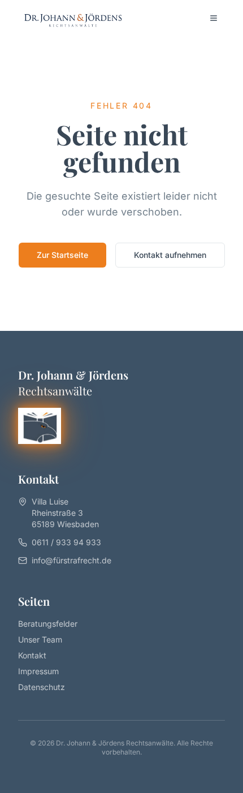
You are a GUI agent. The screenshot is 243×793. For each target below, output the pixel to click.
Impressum (38, 671)
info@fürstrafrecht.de (71, 560)
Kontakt (32, 655)
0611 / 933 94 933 (66, 542)
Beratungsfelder (47, 623)
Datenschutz (41, 687)
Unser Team (40, 639)
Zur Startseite (62, 255)
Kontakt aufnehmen (170, 255)
